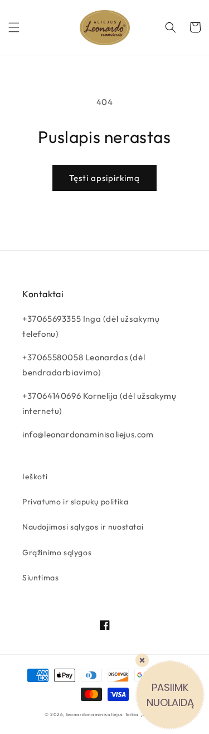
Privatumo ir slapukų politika (75, 502)
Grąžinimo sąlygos (56, 552)
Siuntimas (40, 578)
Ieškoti (34, 476)
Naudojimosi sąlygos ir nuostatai (82, 527)
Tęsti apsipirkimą (104, 178)
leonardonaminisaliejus (94, 714)
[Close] (142, 660)
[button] (14, 27)
